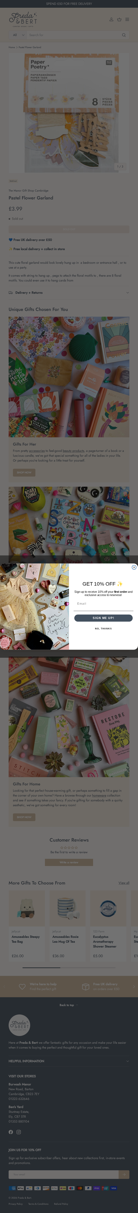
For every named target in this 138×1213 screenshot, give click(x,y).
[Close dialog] (134, 567)
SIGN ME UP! (103, 618)
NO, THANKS (103, 628)
